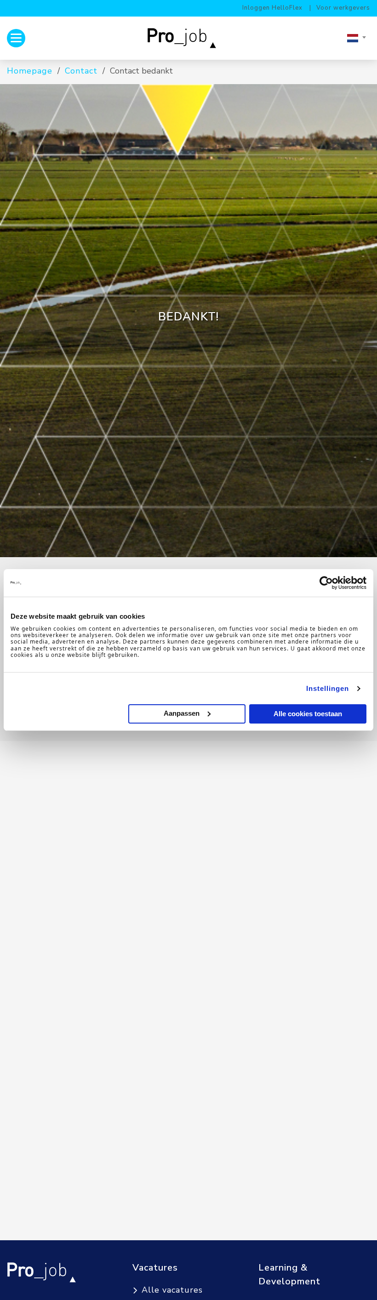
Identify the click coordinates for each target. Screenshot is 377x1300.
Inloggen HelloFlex (272, 8)
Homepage (29, 70)
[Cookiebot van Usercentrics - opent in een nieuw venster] (326, 583)
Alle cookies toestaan (308, 714)
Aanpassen (182, 713)
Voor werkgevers (343, 8)
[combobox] (356, 38)
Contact (81, 70)
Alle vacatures (172, 1289)
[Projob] (185, 38)
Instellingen (327, 688)
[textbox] (356, 38)
